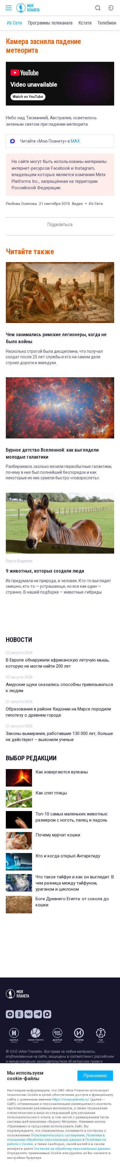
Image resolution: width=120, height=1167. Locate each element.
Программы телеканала (50, 23)
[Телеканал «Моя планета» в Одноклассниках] (19, 1014)
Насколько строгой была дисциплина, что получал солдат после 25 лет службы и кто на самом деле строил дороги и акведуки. (54, 357)
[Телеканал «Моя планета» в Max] (47, 1014)
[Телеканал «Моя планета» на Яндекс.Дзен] (10, 1014)
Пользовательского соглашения (57, 1135)
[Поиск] (97, 8)
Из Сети (14, 23)
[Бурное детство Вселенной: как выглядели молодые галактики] (60, 407)
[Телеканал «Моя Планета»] (28, 8)
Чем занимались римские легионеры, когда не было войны (56, 337)
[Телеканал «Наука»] (14, 1035)
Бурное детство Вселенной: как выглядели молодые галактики (52, 453)
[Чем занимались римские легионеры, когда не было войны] (60, 292)
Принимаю (95, 1075)
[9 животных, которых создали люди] (60, 523)
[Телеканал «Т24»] (101, 1035)
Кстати (84, 23)
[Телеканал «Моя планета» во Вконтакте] (28, 1014)
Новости (19, 639)
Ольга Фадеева (19, 561)
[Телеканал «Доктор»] (57, 1035)
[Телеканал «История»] (79, 1035)
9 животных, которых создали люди (45, 571)
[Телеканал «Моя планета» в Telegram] (38, 1014)
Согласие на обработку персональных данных (72, 1149)
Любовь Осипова (21, 203)
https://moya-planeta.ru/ (70, 1099)
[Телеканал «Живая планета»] (35, 1035)
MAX (75, 141)
